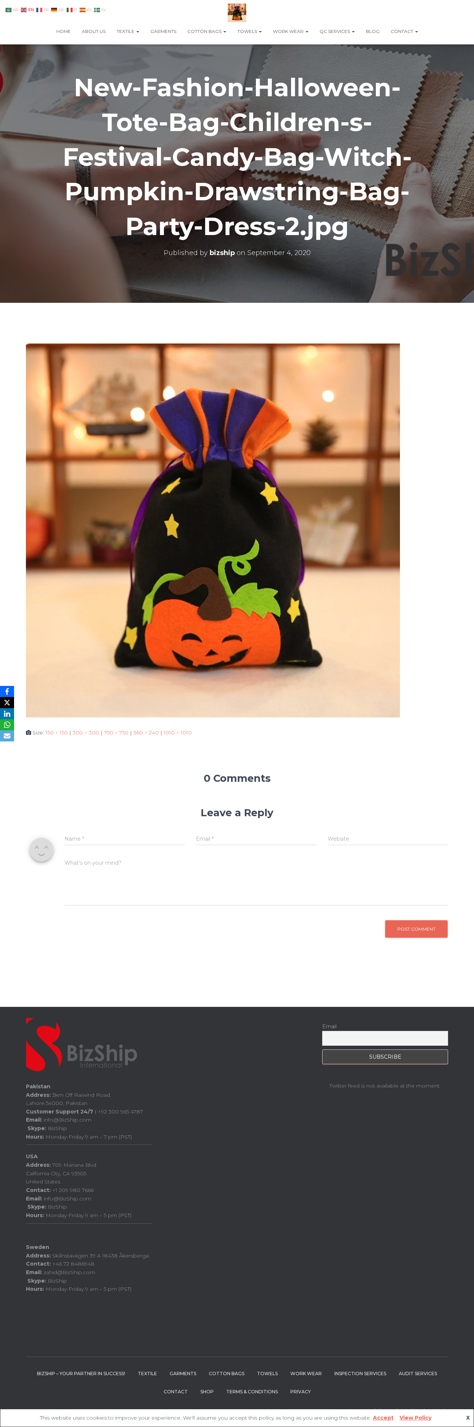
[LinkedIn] (7, 713)
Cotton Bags (205, 31)
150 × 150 (57, 732)
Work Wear (289, 31)
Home (63, 31)
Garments (163, 31)
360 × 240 (146, 732)
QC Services (335, 31)
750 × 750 (116, 732)
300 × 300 (86, 732)
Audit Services (418, 1373)
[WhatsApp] (7, 724)
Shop (207, 1391)
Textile (126, 31)
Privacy (300, 1391)
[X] (7, 702)
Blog (373, 31)
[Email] (7, 735)
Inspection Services (360, 1373)
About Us (94, 31)
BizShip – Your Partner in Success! (81, 1373)
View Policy (415, 1417)
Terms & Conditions (252, 1391)
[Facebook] (7, 691)
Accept (383, 1417)
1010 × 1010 (178, 732)
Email (329, 1026)
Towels (247, 31)
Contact (402, 31)
